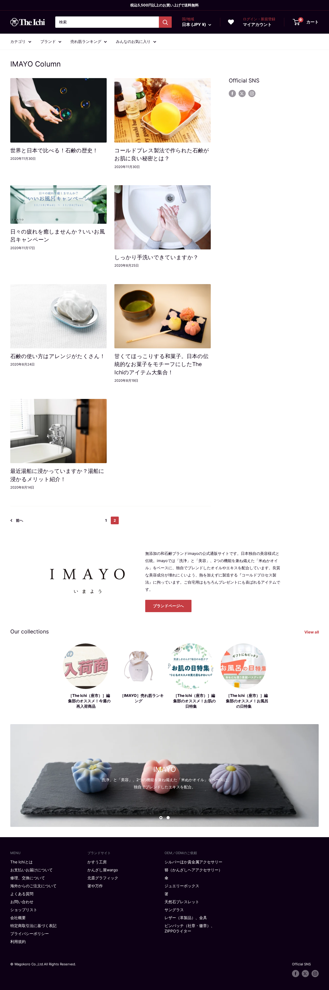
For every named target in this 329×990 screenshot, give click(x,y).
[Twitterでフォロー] (242, 93)
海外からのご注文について (33, 885)
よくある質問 (21, 893)
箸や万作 (95, 885)
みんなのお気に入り (133, 41)
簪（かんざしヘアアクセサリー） (193, 869)
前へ (19, 520)
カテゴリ (18, 41)
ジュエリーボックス (181, 885)
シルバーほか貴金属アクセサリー (193, 862)
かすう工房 (97, 862)
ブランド (48, 41)
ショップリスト (23, 909)
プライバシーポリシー (29, 933)
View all (312, 632)
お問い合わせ (21, 901)
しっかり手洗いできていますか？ (156, 257)
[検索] (165, 22)
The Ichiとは (21, 862)
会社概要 (18, 917)
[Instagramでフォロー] (251, 93)
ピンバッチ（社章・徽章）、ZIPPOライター (189, 928)
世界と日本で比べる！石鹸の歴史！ (54, 150)
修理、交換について (27, 877)
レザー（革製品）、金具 (185, 917)
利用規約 (18, 941)
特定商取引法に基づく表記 (33, 925)
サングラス (174, 909)
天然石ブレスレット (181, 901)
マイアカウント (257, 24)
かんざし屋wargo (102, 869)
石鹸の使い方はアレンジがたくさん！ (57, 356)
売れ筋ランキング (85, 41)
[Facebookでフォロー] (232, 93)
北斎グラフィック (102, 877)
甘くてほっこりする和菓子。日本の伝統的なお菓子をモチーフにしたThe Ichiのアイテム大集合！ (161, 364)
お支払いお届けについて (31, 869)
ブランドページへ (168, 605)
